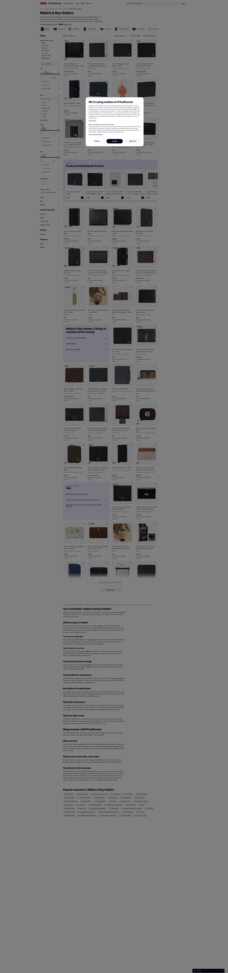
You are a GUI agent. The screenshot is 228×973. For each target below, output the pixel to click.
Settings (96, 141)
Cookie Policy (92, 120)
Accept (114, 141)
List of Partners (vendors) (96, 134)
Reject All (132, 141)
